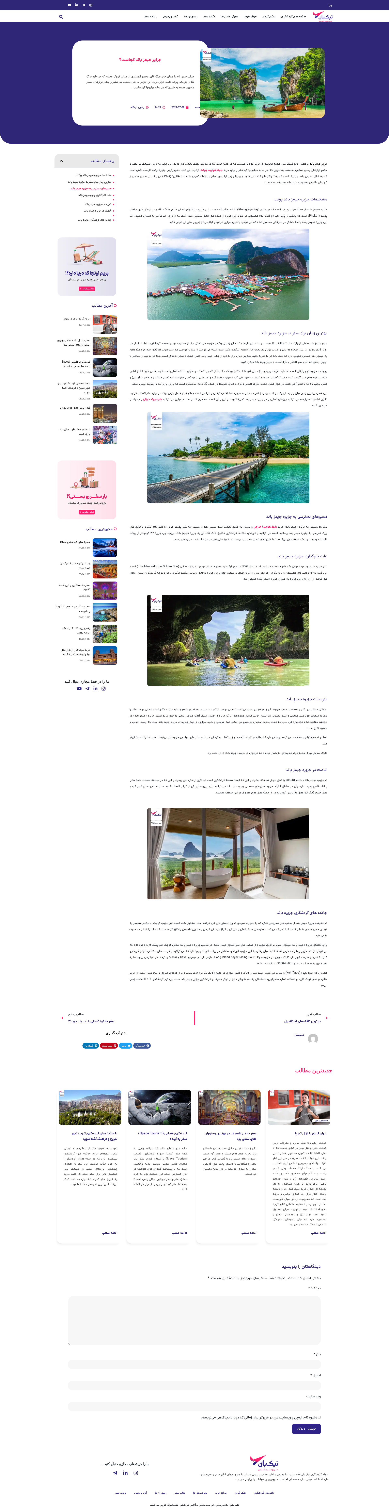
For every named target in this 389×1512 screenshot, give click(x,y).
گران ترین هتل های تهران (75, 408)
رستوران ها (190, 17)
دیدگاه (314, 1288)
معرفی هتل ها (229, 17)
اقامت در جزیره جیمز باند (97, 211)
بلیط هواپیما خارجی (265, 527)
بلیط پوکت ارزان (152, 399)
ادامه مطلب (318, 1233)
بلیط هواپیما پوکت (211, 170)
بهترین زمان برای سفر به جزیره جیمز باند (89, 182)
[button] (61, 17)
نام (317, 1354)
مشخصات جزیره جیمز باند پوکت (93, 176)
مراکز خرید (250, 17)
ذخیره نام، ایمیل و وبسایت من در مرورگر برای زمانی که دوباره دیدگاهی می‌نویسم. (259, 1417)
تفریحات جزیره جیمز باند (98, 204)
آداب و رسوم (170, 17)
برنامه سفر (150, 17)
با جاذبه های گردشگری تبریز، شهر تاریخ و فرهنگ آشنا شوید (73, 388)
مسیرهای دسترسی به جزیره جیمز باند (91, 189)
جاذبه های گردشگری (293, 17)
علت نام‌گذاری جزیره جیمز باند (94, 195)
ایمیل (315, 1375)
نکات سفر (209, 17)
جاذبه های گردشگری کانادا (75, 542)
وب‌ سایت (313, 1396)
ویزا (330, 5)
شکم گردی (268, 17)
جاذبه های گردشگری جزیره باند (94, 220)
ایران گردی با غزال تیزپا (77, 319)
